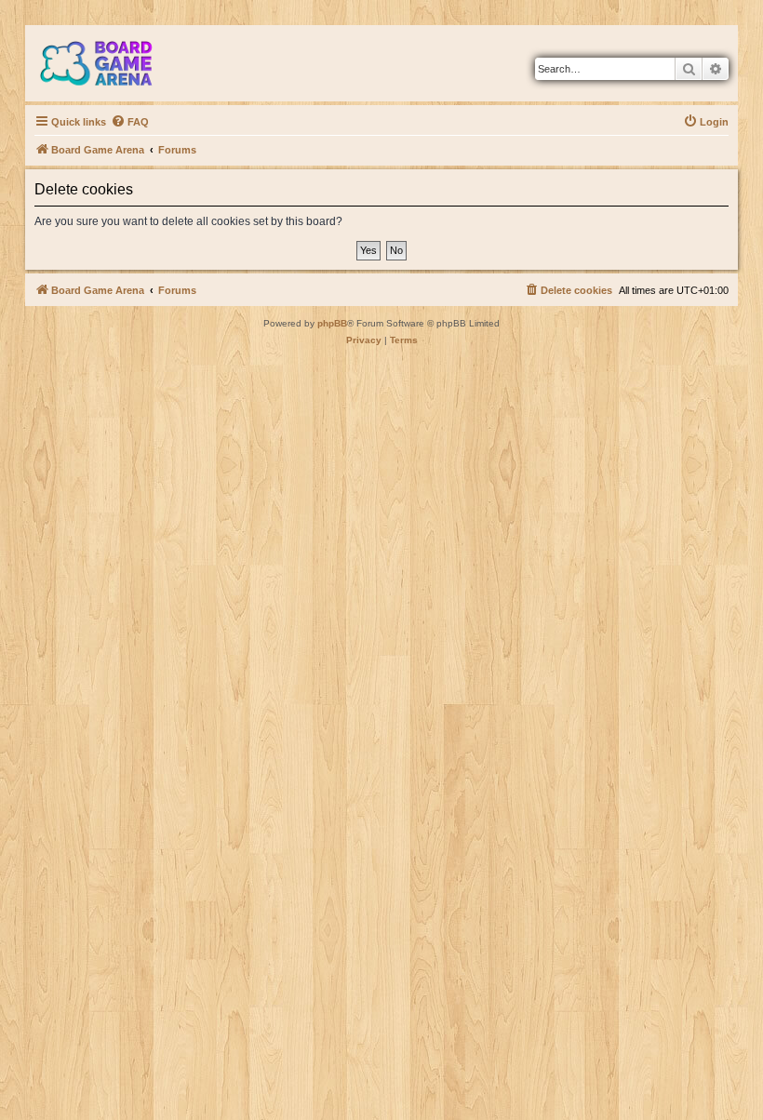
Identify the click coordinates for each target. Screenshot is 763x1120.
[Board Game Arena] (110, 63)
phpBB (332, 323)
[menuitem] (130, 122)
